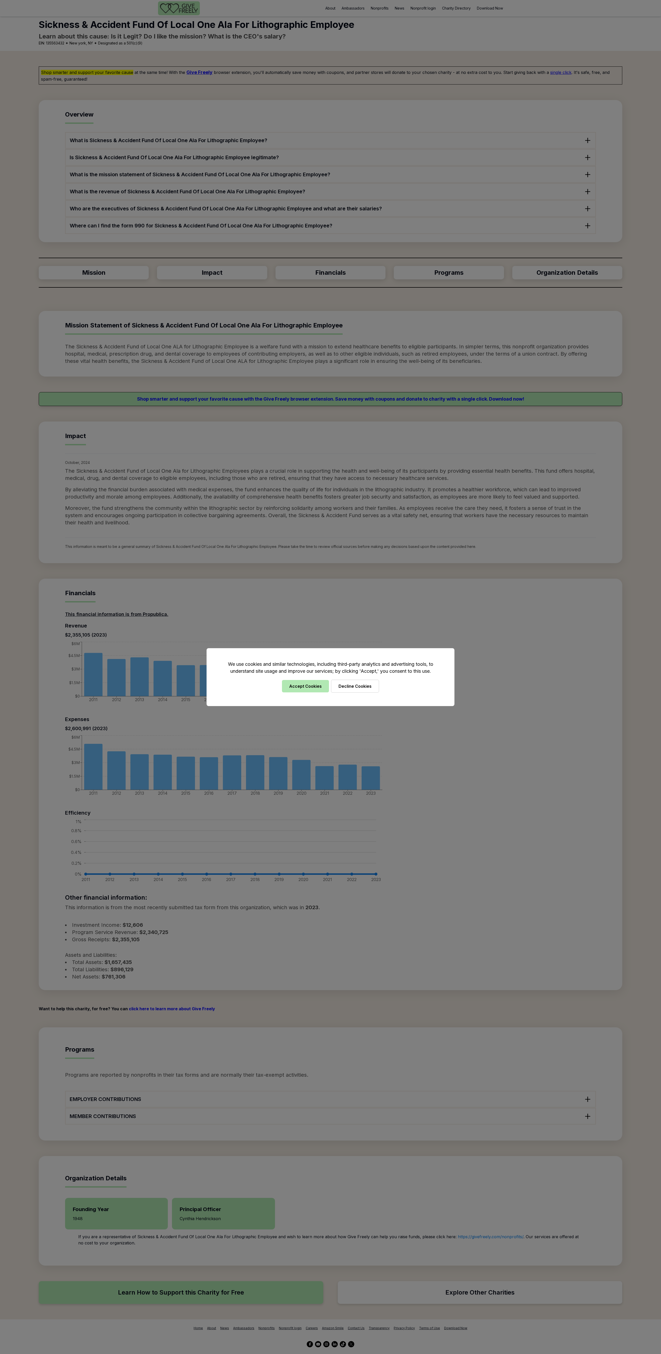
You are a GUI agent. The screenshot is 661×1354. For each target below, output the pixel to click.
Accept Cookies (305, 686)
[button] (330, 677)
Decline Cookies (355, 686)
